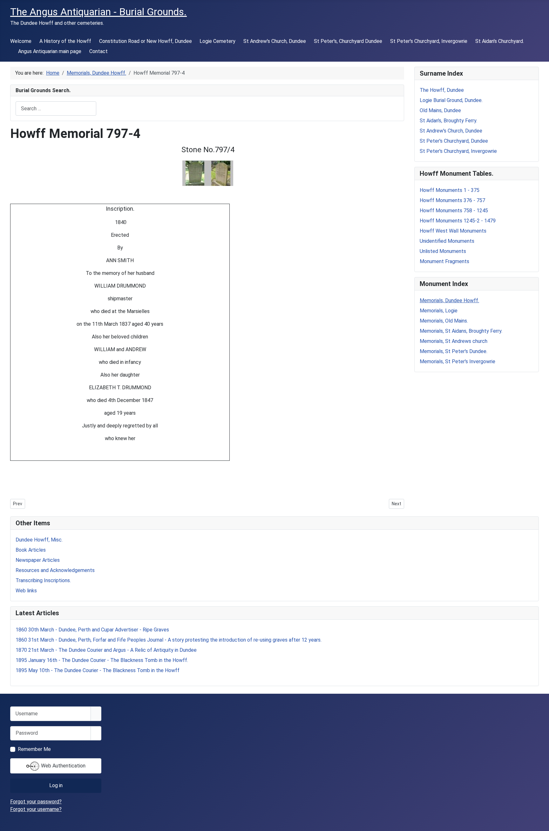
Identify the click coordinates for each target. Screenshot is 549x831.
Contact (98, 51)
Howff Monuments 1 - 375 (449, 190)
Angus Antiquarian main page (49, 51)
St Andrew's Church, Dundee (274, 41)
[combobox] (56, 108)
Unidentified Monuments (447, 241)
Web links (26, 591)
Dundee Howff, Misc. (39, 540)
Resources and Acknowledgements (55, 570)
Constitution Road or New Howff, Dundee (145, 41)
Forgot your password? (36, 802)
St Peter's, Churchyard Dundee (348, 41)
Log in (56, 785)
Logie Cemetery (217, 41)
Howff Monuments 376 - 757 (452, 200)
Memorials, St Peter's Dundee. (453, 351)
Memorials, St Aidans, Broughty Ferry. (461, 331)
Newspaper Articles (38, 560)
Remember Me (34, 749)
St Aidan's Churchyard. (499, 41)
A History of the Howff (65, 41)
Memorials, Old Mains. (444, 321)
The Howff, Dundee (442, 90)
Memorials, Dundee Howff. (449, 300)
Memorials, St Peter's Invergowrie (457, 361)
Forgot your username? (36, 809)
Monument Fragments (444, 261)
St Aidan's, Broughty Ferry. (448, 121)
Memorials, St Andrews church (453, 341)
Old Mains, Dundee (440, 110)
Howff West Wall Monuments (453, 231)
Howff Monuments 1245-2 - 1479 (458, 221)
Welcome (20, 41)
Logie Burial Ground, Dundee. (451, 100)
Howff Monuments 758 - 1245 (454, 211)
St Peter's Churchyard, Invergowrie (428, 41)
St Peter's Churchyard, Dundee (454, 141)
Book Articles (31, 550)
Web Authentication (62, 766)
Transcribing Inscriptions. (43, 580)
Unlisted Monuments (443, 251)
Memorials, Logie (439, 311)
